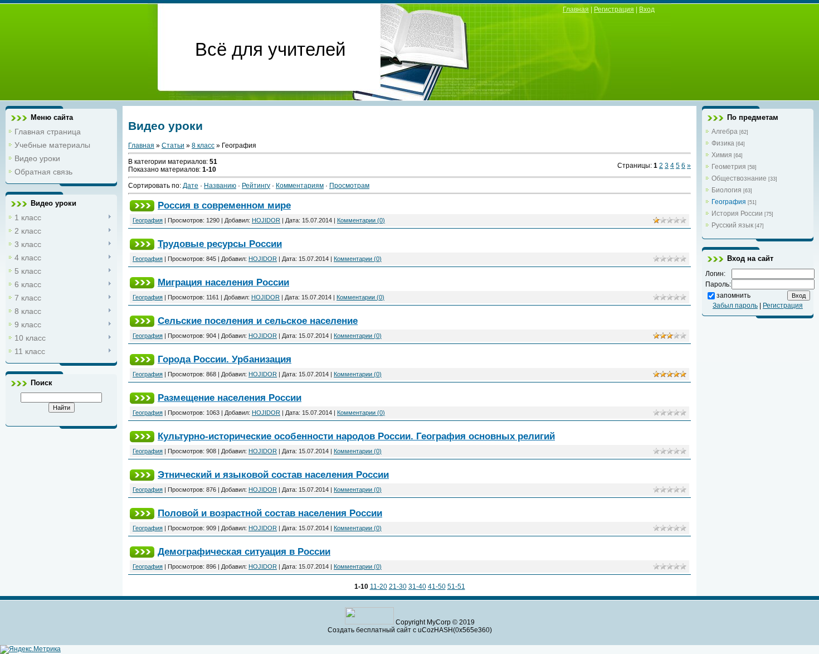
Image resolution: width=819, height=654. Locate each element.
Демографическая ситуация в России (244, 551)
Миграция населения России (223, 282)
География (148, 220)
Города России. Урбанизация (224, 359)
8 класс (203, 145)
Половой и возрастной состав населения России (270, 513)
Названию (220, 186)
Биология (726, 190)
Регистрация (614, 9)
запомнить (733, 295)
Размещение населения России (229, 397)
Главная (576, 9)
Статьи (173, 145)
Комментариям (300, 186)
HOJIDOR (266, 220)
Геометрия (728, 167)
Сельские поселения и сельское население (258, 320)
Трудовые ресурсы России (220, 243)
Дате (190, 186)
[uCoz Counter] (369, 622)
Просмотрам (349, 186)
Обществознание (739, 178)
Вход (647, 9)
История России (737, 213)
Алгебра (724, 131)
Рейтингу (256, 186)
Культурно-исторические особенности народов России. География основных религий (356, 436)
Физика (722, 143)
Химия (721, 155)
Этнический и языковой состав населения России (273, 474)
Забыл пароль (735, 305)
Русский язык (732, 225)
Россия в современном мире (224, 205)
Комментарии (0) (361, 220)
